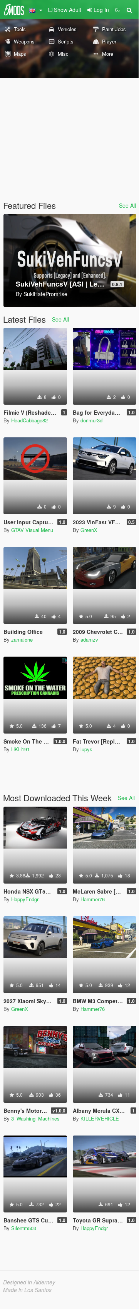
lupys (86, 749)
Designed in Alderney (29, 1282)
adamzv (89, 639)
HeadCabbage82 (29, 420)
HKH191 (20, 749)
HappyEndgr (25, 899)
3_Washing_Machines (35, 1118)
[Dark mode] (117, 9)
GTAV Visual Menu (32, 530)
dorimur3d (91, 420)
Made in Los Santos (27, 1290)
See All (127, 205)
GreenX (88, 530)
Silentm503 (23, 1228)
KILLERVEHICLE (99, 1118)
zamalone (22, 639)
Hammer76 (92, 899)
